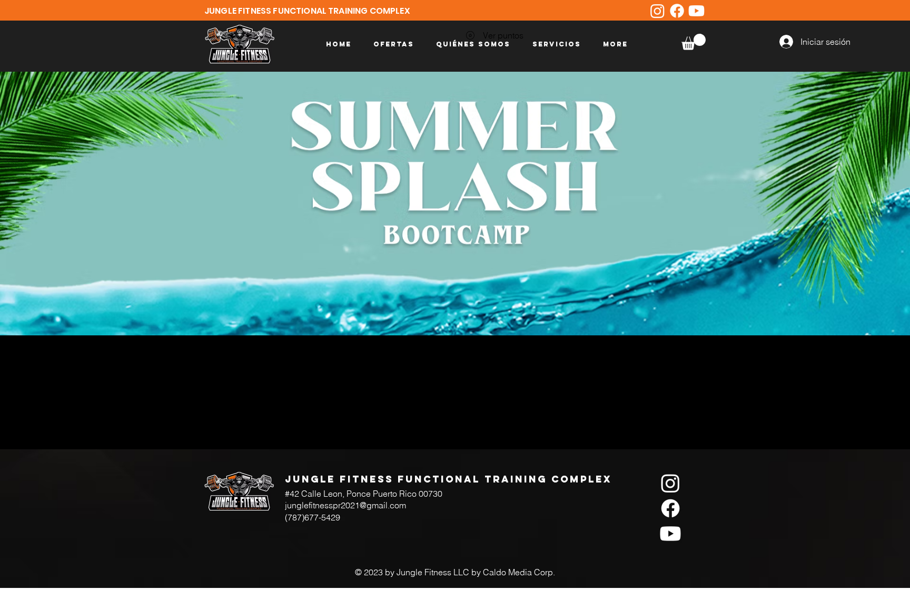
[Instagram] (657, 11)
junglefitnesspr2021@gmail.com (345, 505)
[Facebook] (677, 11)
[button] (693, 42)
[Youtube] (696, 11)
